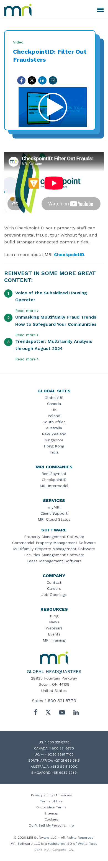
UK (54, 410)
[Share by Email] (53, 80)
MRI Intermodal (54, 486)
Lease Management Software (54, 561)
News (54, 622)
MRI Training (54, 640)
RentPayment (54, 473)
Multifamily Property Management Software (54, 549)
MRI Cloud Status (54, 519)
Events (54, 634)
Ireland (54, 416)
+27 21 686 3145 (67, 760)
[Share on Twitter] (32, 80)
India (54, 452)
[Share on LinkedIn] (42, 80)
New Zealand (54, 434)
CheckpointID (69, 254)
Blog (54, 616)
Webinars (54, 628)
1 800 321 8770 (60, 700)
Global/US (54, 397)
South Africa (54, 422)
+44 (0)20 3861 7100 (57, 754)
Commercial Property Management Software (54, 542)
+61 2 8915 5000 (64, 766)
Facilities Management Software (54, 555)
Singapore (54, 440)
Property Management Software (54, 536)
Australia (54, 428)
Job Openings (54, 594)
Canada (54, 403)
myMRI (54, 507)
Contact (54, 582)
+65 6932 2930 (64, 773)
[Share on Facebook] (21, 80)
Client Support (54, 513)
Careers (54, 588)
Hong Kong (54, 446)
